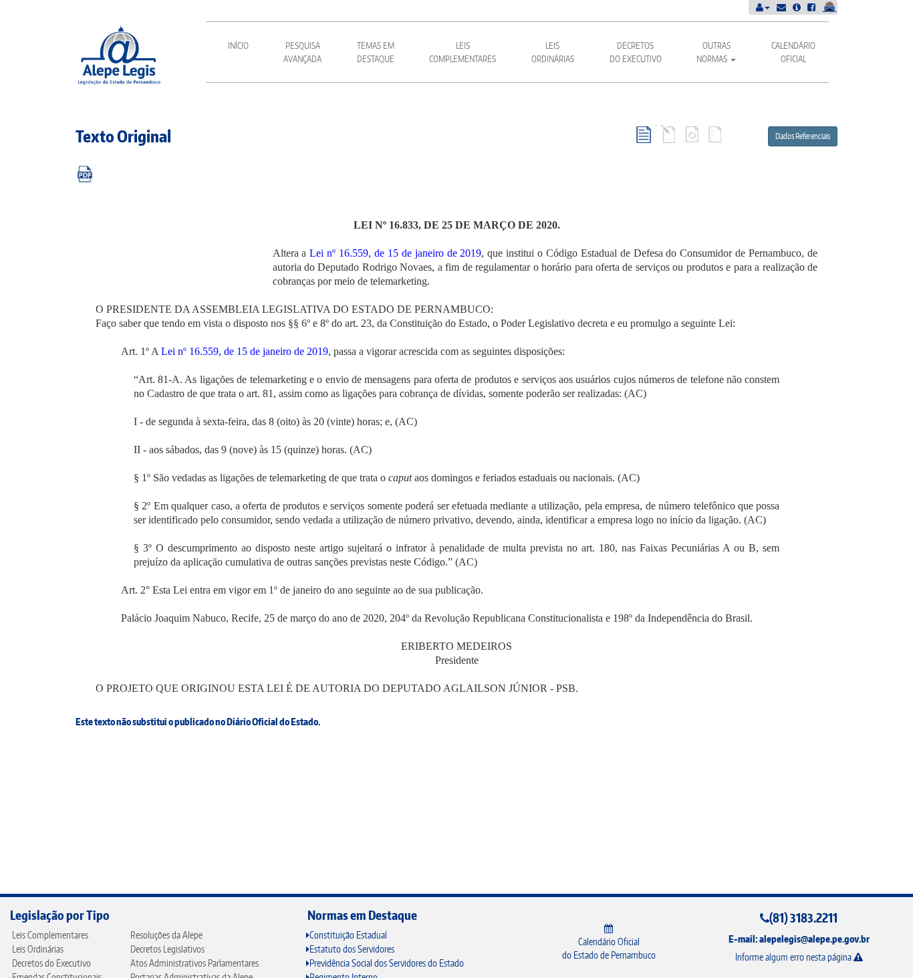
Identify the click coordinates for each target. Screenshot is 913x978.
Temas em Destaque (375, 52)
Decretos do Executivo (636, 52)
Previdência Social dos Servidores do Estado (386, 963)
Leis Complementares (462, 52)
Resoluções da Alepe (166, 935)
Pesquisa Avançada (302, 52)
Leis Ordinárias (552, 52)
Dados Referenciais (802, 136)
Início (238, 45)
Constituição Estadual (348, 935)
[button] (763, 7)
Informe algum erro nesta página (794, 957)
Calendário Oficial (793, 52)
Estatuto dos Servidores (351, 949)
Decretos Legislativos (167, 949)
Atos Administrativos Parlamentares (194, 963)
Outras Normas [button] (713, 52)
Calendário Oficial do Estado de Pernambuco (609, 948)
